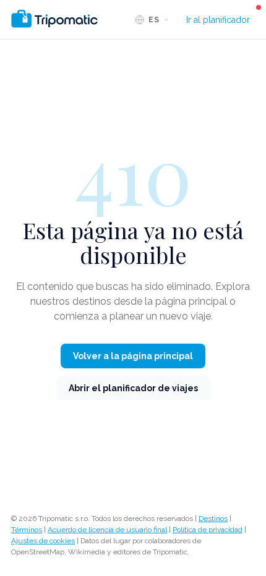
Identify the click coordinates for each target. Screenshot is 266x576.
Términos (26, 529)
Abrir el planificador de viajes (133, 388)
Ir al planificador (218, 20)
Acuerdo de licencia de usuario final (107, 529)
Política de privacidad (207, 529)
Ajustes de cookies (43, 540)
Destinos (213, 518)
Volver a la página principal (133, 356)
